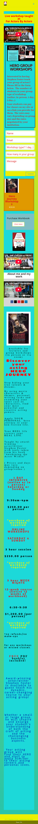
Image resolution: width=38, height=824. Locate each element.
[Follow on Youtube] (22, 301)
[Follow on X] (15, 301)
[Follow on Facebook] (12, 301)
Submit (31, 174)
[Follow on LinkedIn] (26, 301)
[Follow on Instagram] (19, 301)
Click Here (18, 224)
